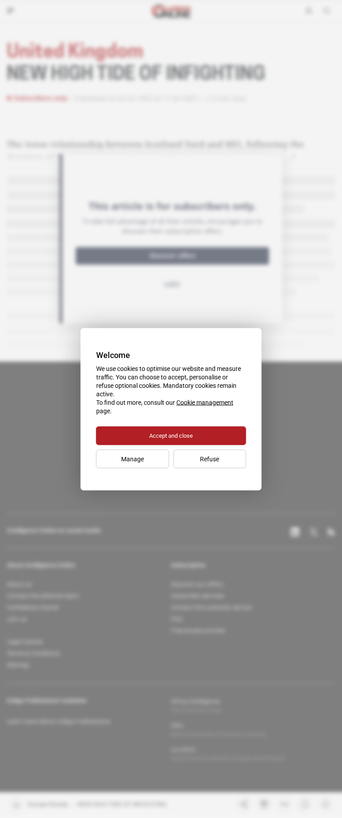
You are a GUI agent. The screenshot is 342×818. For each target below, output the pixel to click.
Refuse (209, 458)
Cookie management (204, 402)
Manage (132, 458)
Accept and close (171, 435)
